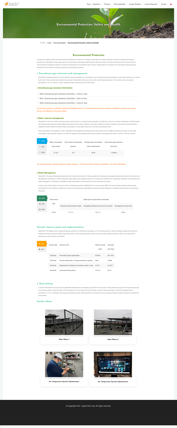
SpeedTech (96, 4)
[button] (101, 4)
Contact (163, 4)
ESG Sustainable (119, 4)
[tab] (88, 94)
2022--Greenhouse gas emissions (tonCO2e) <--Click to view (63, 94)
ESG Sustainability (59, 43)
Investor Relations (135, 4)
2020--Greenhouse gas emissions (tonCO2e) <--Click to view (63, 103)
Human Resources (151, 4)
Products (107, 4)
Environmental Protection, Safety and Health (83, 43)
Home (89, 4)
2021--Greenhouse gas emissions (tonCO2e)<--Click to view (63, 98)
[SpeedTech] (11, 4)
